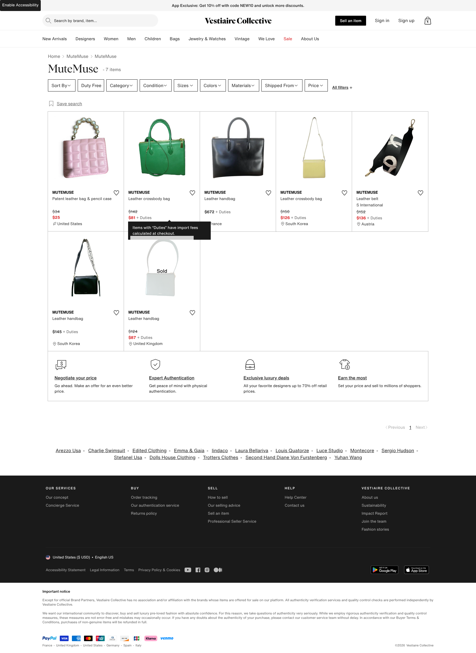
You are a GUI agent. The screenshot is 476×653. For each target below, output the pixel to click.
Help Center (296, 497)
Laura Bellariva (251, 450)
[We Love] (279, 39)
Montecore (362, 450)
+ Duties (144, 217)
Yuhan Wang (348, 457)
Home (54, 56)
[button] (428, 21)
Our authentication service (155, 505)
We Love (266, 39)
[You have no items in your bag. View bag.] (428, 21)
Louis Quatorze (292, 450)
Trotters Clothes (220, 457)
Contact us (295, 505)
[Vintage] (254, 39)
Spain (127, 645)
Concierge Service (62, 505)
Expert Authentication (171, 377)
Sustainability (374, 505)
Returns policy (144, 513)
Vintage (241, 39)
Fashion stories (375, 529)
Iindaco (220, 450)
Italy (139, 645)
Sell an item (350, 20)
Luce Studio (330, 450)
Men (131, 39)
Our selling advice (224, 505)
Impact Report (375, 513)
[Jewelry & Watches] (230, 39)
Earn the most (352, 377)
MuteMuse (77, 56)
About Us (310, 39)
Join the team (374, 521)
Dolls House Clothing (173, 457)
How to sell (218, 497)
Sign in (382, 20)
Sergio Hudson (398, 450)
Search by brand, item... (75, 20)
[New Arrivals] (71, 39)
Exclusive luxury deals (266, 377)
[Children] (165, 39)
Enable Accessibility (20, 5)
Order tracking (144, 497)
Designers (85, 39)
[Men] (140, 39)
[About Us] (323, 39)
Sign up (406, 20)
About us (370, 497)
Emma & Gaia (189, 450)
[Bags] (184, 39)
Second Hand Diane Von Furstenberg (286, 457)
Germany (113, 645)
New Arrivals (54, 39)
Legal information (104, 570)
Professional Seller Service (232, 521)
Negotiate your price (76, 377)
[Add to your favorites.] (116, 193)
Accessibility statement (65, 570)
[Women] (123, 39)
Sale (288, 39)
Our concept (57, 497)
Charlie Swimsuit (106, 450)
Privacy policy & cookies (159, 570)
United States (93, 645)
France (47, 645)
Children (153, 39)
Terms (129, 570)
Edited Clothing (149, 450)
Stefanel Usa (128, 457)
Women (111, 39)
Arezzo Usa (68, 450)
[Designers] (99, 39)
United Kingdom (67, 645)
